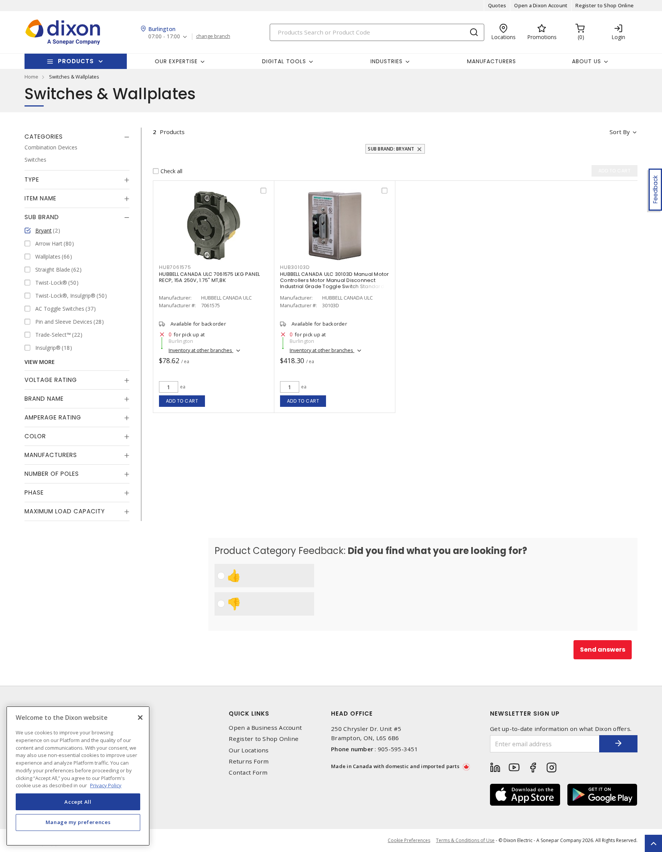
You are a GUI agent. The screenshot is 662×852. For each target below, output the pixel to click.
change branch (213, 36)
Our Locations (249, 750)
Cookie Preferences (409, 840)
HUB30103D (295, 267)
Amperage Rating (53, 417)
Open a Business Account (265, 727)
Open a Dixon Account (540, 5)
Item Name (40, 198)
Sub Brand (42, 217)
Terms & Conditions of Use (465, 840)
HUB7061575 (175, 267)
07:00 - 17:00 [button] (164, 36)
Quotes (497, 5)
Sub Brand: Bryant (391, 149)
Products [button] (76, 61)
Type (32, 179)
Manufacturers (491, 61)
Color (35, 436)
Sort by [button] (620, 132)
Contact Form (248, 772)
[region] (78, 776)
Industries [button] (386, 61)
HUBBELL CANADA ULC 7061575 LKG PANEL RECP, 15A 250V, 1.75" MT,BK (209, 277)
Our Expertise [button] (176, 61)
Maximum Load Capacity (65, 511)
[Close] (140, 717)
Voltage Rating (51, 380)
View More (40, 361)
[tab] (77, 136)
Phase (34, 492)
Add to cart (182, 401)
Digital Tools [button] (284, 61)
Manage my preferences (78, 822)
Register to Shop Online (604, 5)
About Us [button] (586, 61)
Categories (44, 137)
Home (31, 76)
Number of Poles (52, 474)
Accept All (78, 801)
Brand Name (44, 399)
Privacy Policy (105, 785)
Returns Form (249, 761)
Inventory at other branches (201, 350)
